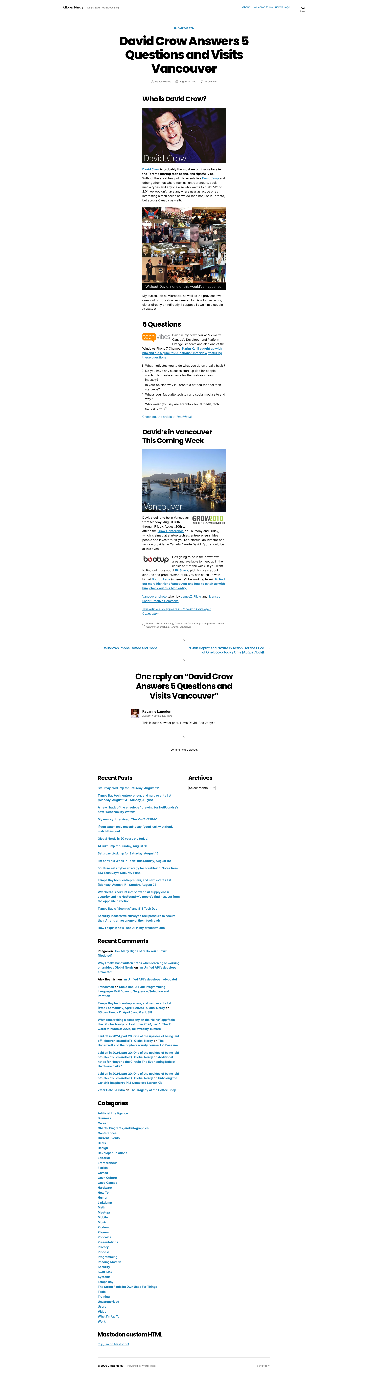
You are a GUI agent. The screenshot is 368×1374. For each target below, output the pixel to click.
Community (167, 623)
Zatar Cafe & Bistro (111, 1090)
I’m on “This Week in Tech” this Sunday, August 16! (134, 861)
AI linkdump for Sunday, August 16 (122, 846)
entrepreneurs (209, 623)
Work (102, 1321)
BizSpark (181, 570)
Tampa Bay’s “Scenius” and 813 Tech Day (127, 908)
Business (104, 1118)
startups (164, 626)
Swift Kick (105, 1272)
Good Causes (107, 1182)
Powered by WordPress (141, 1365)
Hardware (105, 1187)
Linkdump (105, 1202)
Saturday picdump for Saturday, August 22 (128, 788)
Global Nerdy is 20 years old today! (123, 838)
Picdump (104, 1227)
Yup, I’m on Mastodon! (113, 1344)
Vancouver (185, 626)
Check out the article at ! (167, 417)
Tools (102, 1292)
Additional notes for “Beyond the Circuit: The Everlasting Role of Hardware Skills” (136, 1061)
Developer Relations (112, 1153)
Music (102, 1222)
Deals (102, 1143)
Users (102, 1306)
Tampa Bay (106, 1282)
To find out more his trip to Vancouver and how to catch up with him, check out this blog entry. (183, 583)
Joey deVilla (165, 81)
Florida (103, 1168)
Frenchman (106, 987)
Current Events (109, 1138)
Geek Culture (107, 1177)
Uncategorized (184, 28)
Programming (107, 1257)
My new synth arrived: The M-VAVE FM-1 (127, 819)
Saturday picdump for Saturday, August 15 (128, 853)
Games (103, 1173)
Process (104, 1252)
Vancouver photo (154, 596)
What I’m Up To (108, 1316)
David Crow (150, 169)
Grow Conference (171, 531)
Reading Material (110, 1262)
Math (101, 1207)
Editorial (104, 1158)
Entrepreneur (107, 1163)
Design (103, 1148)
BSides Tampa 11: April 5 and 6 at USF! (125, 1012)
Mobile (103, 1217)
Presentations (108, 1242)
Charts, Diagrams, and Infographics (123, 1128)
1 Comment (211, 81)
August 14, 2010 (187, 81)
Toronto (174, 626)
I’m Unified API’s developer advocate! (150, 979)
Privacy (103, 1247)
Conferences (107, 1133)
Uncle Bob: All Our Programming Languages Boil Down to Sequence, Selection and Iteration (133, 991)
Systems (104, 1277)
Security (104, 1267)
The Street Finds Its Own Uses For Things (127, 1287)
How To (103, 1192)
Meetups (104, 1212)
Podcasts (104, 1237)
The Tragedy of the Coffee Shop (153, 1090)
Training (104, 1296)
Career (103, 1123)
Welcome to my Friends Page (271, 7)
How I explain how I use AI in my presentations (131, 928)
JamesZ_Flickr (191, 596)
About (246, 7)
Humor (103, 1197)
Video (102, 1311)
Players (103, 1232)
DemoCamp (210, 178)
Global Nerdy (73, 7)
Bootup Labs (161, 579)
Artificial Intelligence (113, 1113)
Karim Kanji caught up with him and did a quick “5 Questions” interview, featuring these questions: (182, 353)
